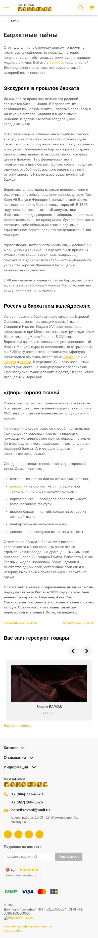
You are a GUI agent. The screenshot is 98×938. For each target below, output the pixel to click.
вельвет (16, 486)
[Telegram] (29, 834)
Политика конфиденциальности (28, 926)
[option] (49, 690)
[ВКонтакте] (8, 834)
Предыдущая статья (20, 622)
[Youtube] (18, 834)
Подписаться (69, 856)
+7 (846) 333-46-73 (27, 794)
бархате (56, 62)
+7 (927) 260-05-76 (27, 802)
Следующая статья (78, 622)
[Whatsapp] (39, 834)
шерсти (10, 362)
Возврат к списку (17, 726)
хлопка (25, 362)
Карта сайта (13, 930)
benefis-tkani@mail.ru (30, 810)
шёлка (68, 357)
